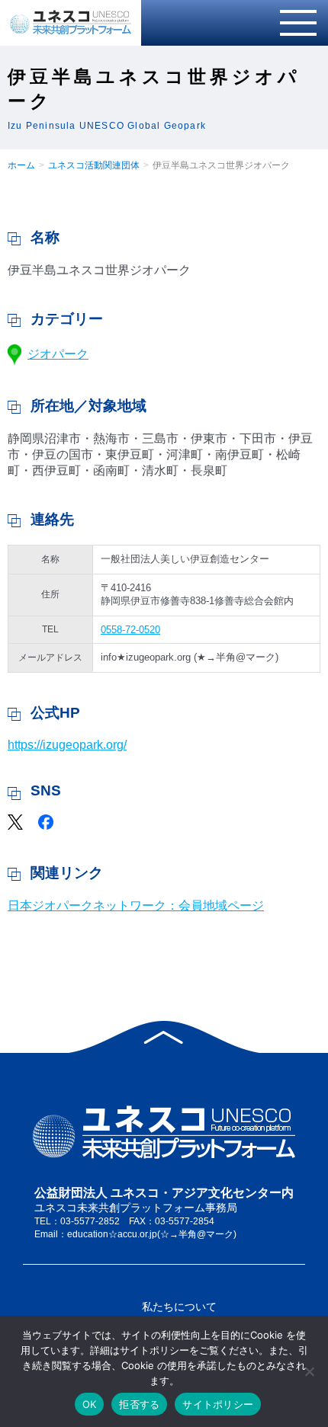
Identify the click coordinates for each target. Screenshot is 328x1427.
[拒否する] (309, 1371)
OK (89, 1404)
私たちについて (179, 1307)
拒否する (139, 1404)
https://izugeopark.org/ (67, 744)
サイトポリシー (217, 1404)
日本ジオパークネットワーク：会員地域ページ (136, 905)
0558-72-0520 (130, 629)
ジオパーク (57, 353)
